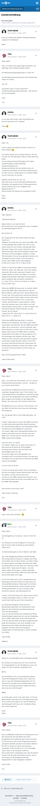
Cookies (24, 798)
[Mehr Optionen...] (36, 31)
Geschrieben (17, 33)
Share (8, 779)
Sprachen (9, 796)
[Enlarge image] (7, 126)
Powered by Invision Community (20, 803)
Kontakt (16, 798)
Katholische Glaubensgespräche (24, 23)
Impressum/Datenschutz (24, 796)
